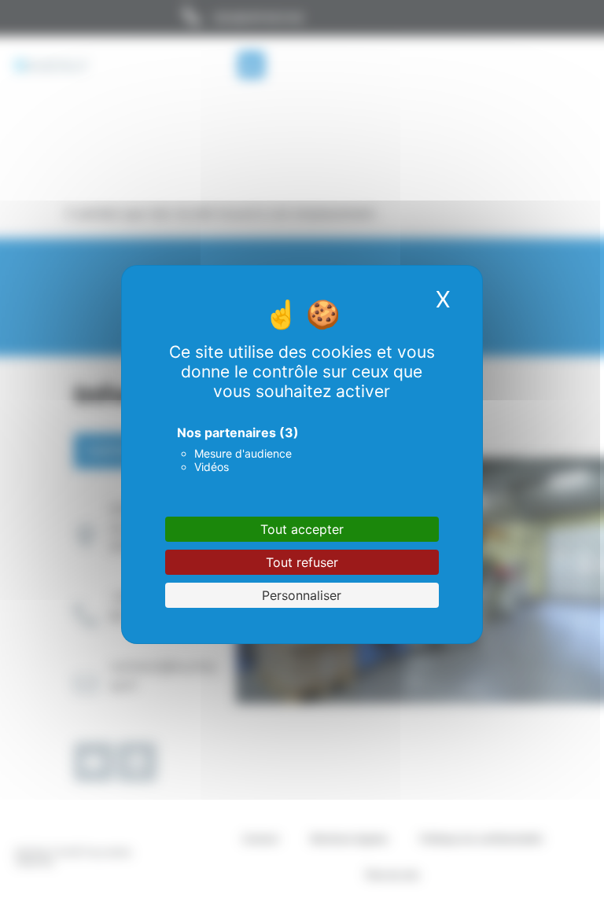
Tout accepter (302, 529)
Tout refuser (302, 562)
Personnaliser (301, 595)
